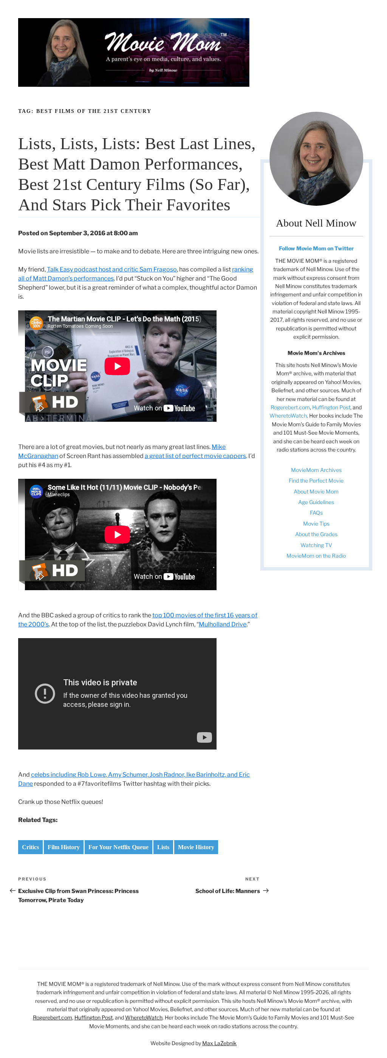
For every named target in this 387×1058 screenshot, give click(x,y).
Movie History (196, 847)
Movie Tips (316, 523)
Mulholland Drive (222, 624)
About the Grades (316, 534)
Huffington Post (331, 407)
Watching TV (316, 545)
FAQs (316, 512)
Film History (64, 847)
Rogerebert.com (290, 407)
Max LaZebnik (219, 1043)
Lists (163, 847)
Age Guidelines (316, 502)
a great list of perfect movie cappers (195, 456)
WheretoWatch (288, 415)
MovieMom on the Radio (316, 555)
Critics (30, 847)
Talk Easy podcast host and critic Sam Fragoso (112, 269)
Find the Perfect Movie (316, 480)
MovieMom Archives (316, 470)
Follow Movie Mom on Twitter (316, 248)
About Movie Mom (316, 491)
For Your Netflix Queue (118, 847)
